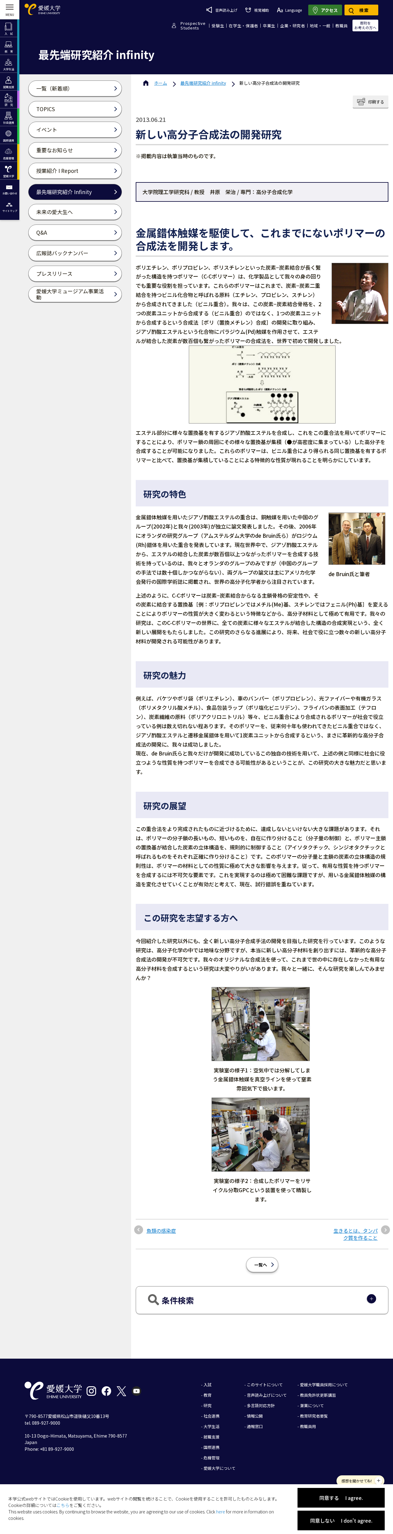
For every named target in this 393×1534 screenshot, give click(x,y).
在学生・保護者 (243, 26)
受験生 (218, 26)
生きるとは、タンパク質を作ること (355, 1234)
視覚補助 (261, 10)
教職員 (341, 26)
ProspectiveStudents (193, 25)
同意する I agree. (341, 1497)
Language (293, 10)
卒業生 (269, 26)
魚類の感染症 (161, 1230)
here (220, 1512)
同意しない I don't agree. (341, 1520)
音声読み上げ (226, 10)
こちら (62, 1505)
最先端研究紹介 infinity (203, 83)
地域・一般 (320, 26)
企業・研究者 (292, 26)
